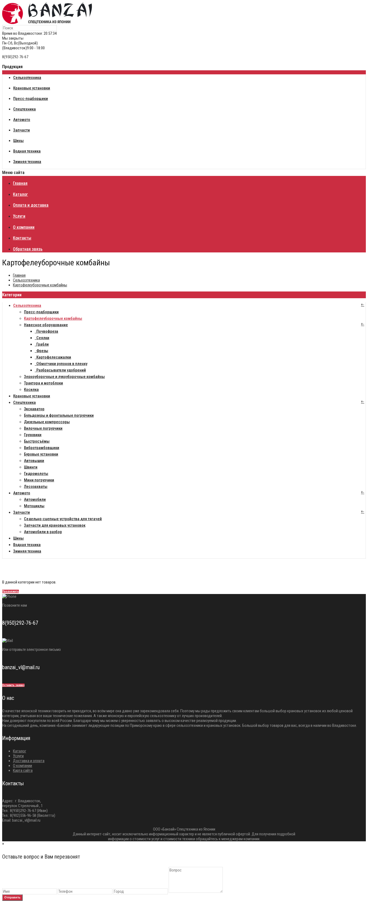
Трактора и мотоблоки (43, 383)
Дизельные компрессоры (47, 421)
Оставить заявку (13, 685)
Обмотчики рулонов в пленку (61, 363)
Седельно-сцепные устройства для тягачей (63, 518)
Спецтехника (24, 402)
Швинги (30, 467)
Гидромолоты (36, 473)
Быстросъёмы (37, 441)
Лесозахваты (35, 486)
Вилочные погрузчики (43, 428)
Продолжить (10, 591)
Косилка (31, 389)
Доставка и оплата (28, 760)
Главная (19, 275)
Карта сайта (23, 770)
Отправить (12, 897)
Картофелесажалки (53, 357)
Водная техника (27, 544)
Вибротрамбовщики (41, 447)
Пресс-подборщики (41, 312)
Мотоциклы (34, 505)
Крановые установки (31, 396)
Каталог (19, 751)
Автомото (21, 493)
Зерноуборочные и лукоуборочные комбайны (64, 376)
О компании (22, 765)
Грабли (42, 344)
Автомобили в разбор (43, 531)
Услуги (18, 755)
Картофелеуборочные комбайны (40, 285)
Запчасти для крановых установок (54, 525)
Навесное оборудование (46, 324)
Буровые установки (41, 454)
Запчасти (21, 512)
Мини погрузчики (39, 480)
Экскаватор (34, 409)
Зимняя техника (27, 551)
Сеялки (42, 337)
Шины (18, 538)
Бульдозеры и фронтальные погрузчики (59, 415)
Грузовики (32, 434)
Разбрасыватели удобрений (60, 370)
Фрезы (41, 350)
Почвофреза (46, 331)
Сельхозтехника (26, 280)
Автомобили (35, 499)
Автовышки (34, 460)
